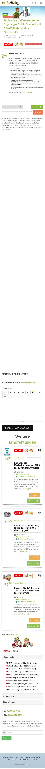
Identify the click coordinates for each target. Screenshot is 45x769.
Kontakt (34, 759)
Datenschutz (12, 759)
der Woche (9, 696)
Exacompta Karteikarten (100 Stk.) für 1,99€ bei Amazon (27, 465)
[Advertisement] (22, 153)
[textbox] (22, 409)
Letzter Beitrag (8, 757)
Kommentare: (23, 474)
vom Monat (10, 702)
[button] (5, 392)
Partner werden (24, 759)
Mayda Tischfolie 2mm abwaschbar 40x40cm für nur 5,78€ (27, 590)
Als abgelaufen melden (12, 107)
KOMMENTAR (7, 388)
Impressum (19, 757)
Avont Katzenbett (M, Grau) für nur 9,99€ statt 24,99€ (26, 528)
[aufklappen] (27, 489)
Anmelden (6, 738)
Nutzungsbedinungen (33, 757)
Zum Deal (35, 107)
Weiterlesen (32, 501)
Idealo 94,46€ (27, 92)
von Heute (9, 657)
